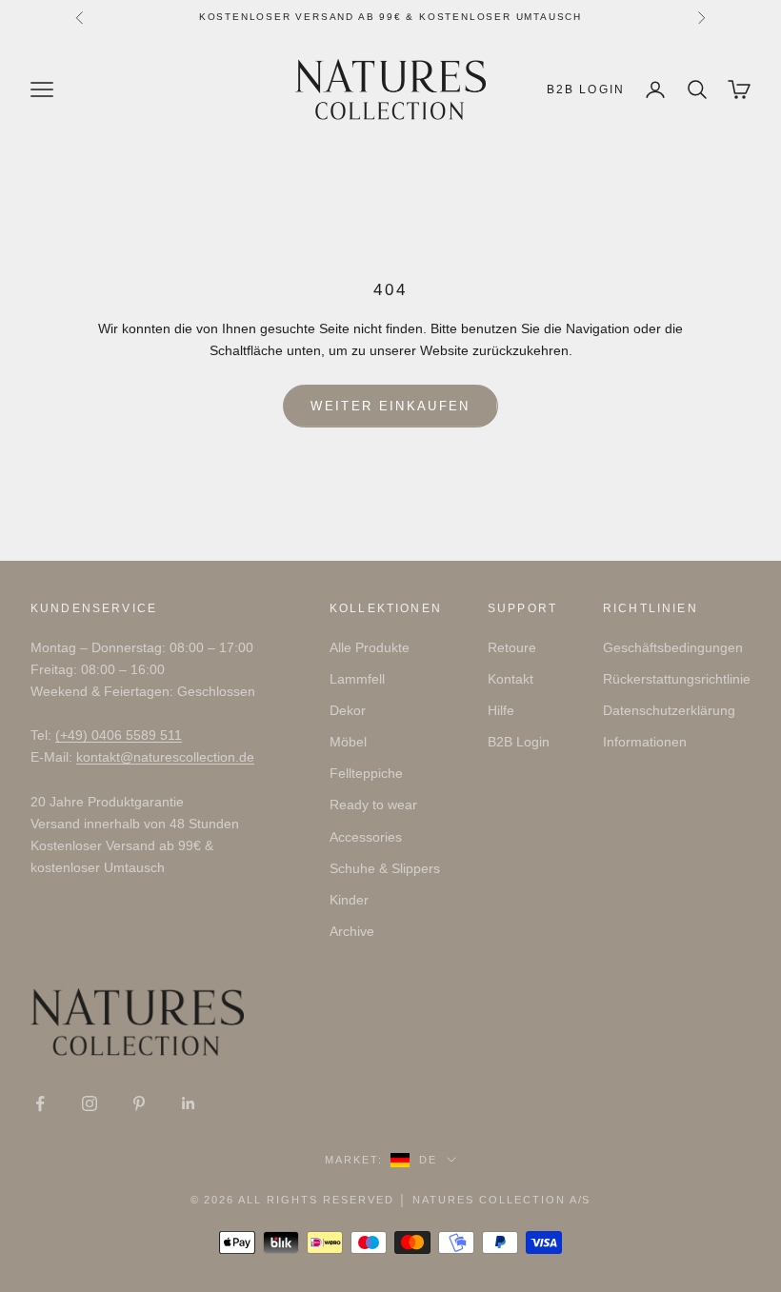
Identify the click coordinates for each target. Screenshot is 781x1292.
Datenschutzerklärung (669, 710)
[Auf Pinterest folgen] (139, 1103)
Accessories (366, 837)
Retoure (512, 647)
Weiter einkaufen (390, 406)
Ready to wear (373, 804)
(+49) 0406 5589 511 (118, 735)
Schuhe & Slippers (385, 868)
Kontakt (510, 678)
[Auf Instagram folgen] (89, 1103)
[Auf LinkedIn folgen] (188, 1103)
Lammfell (357, 678)
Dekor (348, 710)
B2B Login (586, 89)
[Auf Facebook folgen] (40, 1103)
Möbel (348, 741)
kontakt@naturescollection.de (165, 757)
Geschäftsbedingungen (673, 647)
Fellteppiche (366, 773)
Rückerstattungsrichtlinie (677, 678)
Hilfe (501, 710)
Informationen (645, 741)
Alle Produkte (370, 647)
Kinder (349, 899)
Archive (352, 931)
